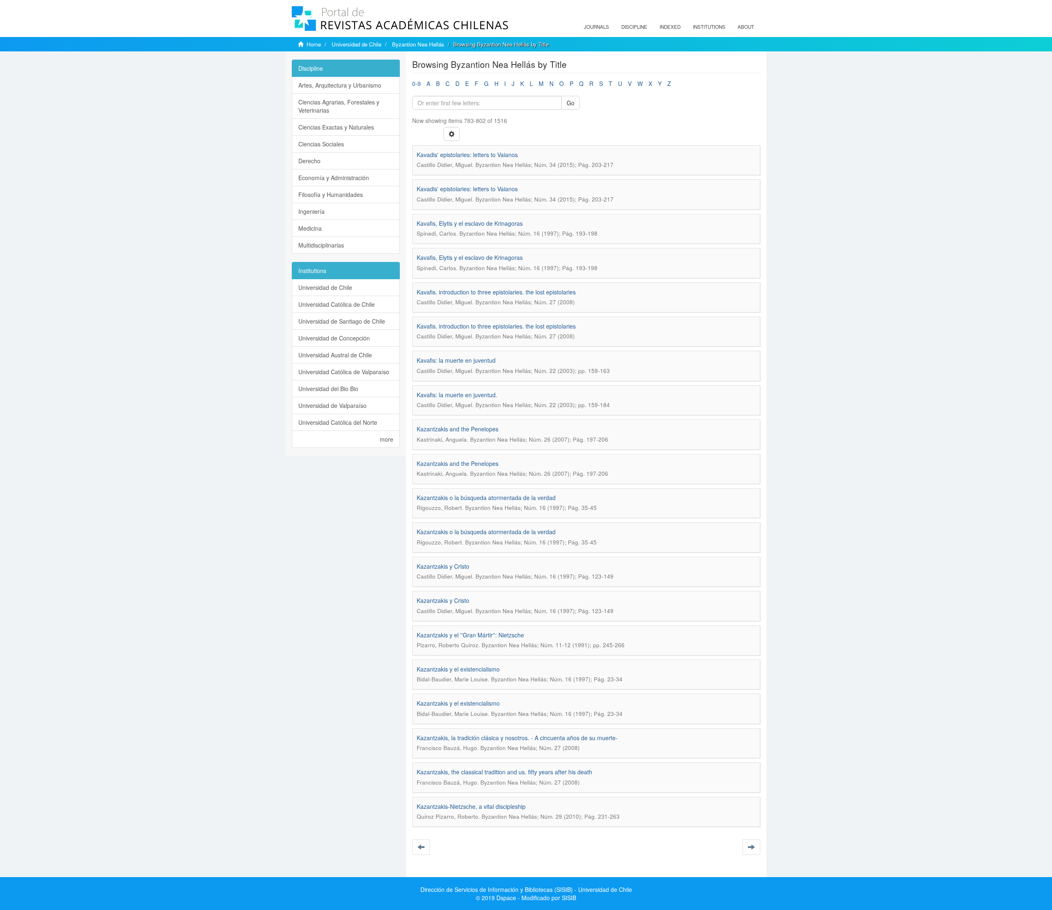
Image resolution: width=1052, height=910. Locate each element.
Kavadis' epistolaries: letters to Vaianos (467, 155)
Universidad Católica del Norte (337, 422)
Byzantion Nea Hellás (418, 44)
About (746, 26)
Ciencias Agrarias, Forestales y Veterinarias (338, 106)
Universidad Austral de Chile (335, 355)
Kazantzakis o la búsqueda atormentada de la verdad (486, 497)
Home (314, 44)
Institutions (709, 26)
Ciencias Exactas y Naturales (336, 127)
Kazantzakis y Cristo (443, 566)
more (386, 439)
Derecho (309, 161)
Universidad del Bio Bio (328, 388)
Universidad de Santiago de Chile (341, 321)
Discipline (634, 26)
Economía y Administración (333, 178)
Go (570, 103)
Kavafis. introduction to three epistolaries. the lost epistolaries (496, 292)
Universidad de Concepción (334, 338)
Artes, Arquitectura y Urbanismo (339, 85)
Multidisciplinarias (321, 245)
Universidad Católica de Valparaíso (343, 372)
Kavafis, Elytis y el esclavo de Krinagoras (470, 223)
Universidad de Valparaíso (332, 405)
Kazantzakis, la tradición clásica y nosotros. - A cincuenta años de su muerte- (517, 738)
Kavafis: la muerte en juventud (456, 360)
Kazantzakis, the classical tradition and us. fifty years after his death (504, 772)
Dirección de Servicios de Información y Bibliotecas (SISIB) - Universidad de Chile (526, 889)
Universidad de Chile (356, 44)
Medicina (310, 228)
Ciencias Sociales (321, 144)
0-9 (416, 83)
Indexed (670, 26)
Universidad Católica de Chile (336, 304)
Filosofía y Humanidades (330, 194)
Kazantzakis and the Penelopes (457, 429)
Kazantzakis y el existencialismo (458, 669)
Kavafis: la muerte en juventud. (457, 395)
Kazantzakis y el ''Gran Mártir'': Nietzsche (470, 635)
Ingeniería (311, 211)
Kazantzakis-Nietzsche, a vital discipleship (471, 806)
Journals (596, 26)
